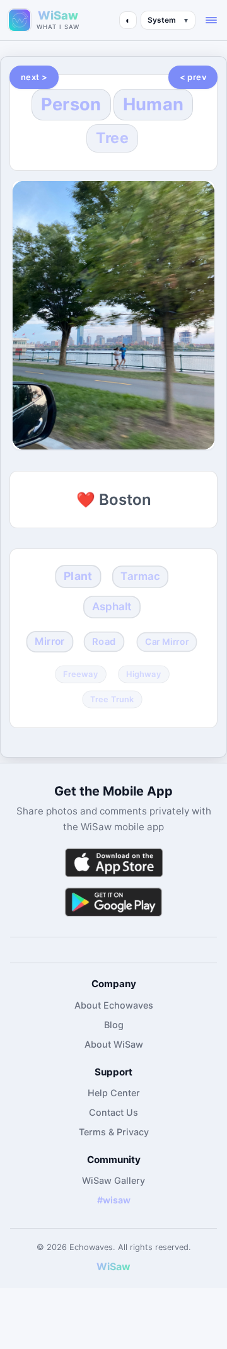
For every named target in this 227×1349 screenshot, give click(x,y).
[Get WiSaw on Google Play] (113, 902)
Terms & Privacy (114, 1131)
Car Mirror (167, 642)
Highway (143, 674)
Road (105, 641)
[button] (211, 20)
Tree (112, 138)
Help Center (114, 1092)
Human (153, 104)
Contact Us (113, 1112)
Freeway (80, 674)
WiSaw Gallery (113, 1180)
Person (71, 104)
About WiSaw (113, 1044)
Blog (114, 1024)
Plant (78, 575)
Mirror (50, 641)
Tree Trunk (112, 700)
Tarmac (140, 576)
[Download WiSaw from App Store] (113, 862)
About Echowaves (113, 1005)
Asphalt (112, 606)
